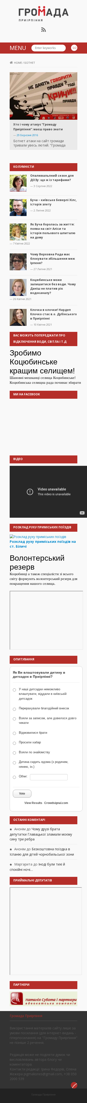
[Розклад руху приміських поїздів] (38, 536)
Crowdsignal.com (56, 803)
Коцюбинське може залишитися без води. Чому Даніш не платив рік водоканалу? (53, 286)
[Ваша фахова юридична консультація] (43, 998)
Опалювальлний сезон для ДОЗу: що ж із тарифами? (52, 178)
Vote (22, 793)
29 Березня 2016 (27, 135)
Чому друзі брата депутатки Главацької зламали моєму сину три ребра (41, 834)
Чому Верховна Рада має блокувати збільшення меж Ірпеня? (52, 258)
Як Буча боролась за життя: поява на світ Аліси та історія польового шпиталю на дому (52, 230)
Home (18, 62)
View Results (33, 803)
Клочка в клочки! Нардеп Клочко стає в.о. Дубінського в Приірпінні (53, 314)
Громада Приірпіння (26, 1015)
